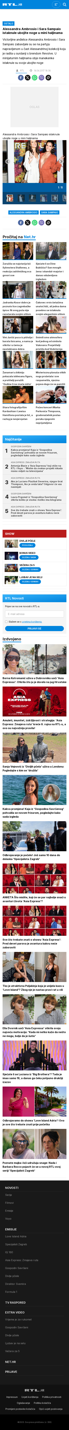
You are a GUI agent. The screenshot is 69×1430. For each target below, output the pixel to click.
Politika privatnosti (51, 1397)
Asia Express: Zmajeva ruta (21, 1260)
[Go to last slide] (7, 161)
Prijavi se (34, 628)
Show (9, 533)
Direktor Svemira (15, 1284)
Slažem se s (25, 621)
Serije (8, 1194)
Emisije (9, 1210)
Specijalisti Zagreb (16, 1244)
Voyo (8, 1218)
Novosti (11, 1188)
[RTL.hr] (12, 4)
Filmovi (9, 1202)
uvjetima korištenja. (32, 621)
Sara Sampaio (49, 212)
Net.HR (10, 1362)
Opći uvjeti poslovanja (50, 1409)
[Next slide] (61, 161)
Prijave (11, 1371)
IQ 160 (9, 1252)
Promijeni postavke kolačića (20, 1409)
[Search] (64, 4)
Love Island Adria (15, 1236)
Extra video (15, 1312)
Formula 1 (11, 1291)
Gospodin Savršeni (16, 1268)
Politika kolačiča (42, 1403)
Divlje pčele (12, 1276)
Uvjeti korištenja (30, 1397)
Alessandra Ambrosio (23, 212)
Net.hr (30, 237)
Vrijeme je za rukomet (18, 1319)
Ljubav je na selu (15, 1343)
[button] (10, 198)
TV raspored (15, 1302)
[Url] (48, 77)
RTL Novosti (14, 598)
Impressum (12, 1397)
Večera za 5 (12, 1351)
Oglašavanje (23, 1403)
